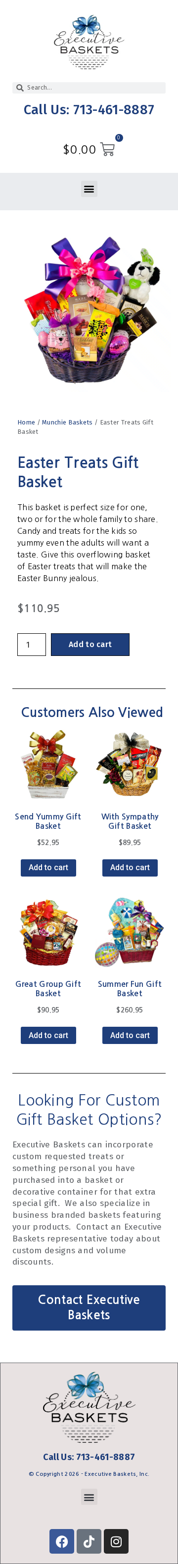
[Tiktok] (89, 1541)
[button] (89, 189)
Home (26, 422)
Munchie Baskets (67, 422)
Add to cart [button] (48, 867)
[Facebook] (61, 1541)
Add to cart (90, 644)
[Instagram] (116, 1541)
